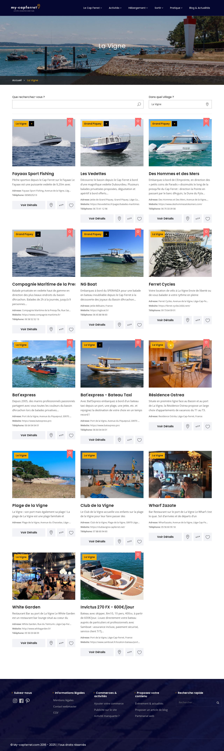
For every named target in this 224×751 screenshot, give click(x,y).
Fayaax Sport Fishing (33, 173)
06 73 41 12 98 (100, 208)
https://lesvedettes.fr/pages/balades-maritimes (114, 204)
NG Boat (88, 284)
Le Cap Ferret (91, 8)
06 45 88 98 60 (100, 314)
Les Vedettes (93, 173)
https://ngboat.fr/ (99, 310)
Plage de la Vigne (30, 505)
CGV (55, 712)
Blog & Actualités (199, 8)
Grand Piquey (92, 123)
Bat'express (24, 395)
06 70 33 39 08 (168, 208)
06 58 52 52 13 (32, 319)
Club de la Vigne (97, 505)
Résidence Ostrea (166, 395)
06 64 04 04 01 (32, 425)
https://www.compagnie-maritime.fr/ (41, 314)
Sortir (158, 8)
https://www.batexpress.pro (36, 420)
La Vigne (21, 123)
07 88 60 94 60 (100, 531)
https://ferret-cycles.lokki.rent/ (174, 305)
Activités (114, 8)
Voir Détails (29, 205)
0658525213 (31, 195)
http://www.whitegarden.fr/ (36, 628)
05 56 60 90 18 (168, 527)
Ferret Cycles (162, 284)
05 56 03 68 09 (32, 633)
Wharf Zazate (162, 505)
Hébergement (137, 8)
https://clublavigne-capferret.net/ (107, 527)
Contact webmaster (64, 706)
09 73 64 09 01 (168, 310)
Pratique (175, 8)
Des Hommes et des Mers (174, 173)
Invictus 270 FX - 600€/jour (107, 607)
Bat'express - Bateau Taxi (106, 395)
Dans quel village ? (161, 97)
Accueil (17, 80)
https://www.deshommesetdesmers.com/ (180, 204)
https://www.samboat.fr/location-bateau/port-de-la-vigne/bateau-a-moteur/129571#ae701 (137, 642)
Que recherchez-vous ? (28, 97)
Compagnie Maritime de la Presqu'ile (49, 284)
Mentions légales (63, 700)
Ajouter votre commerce (109, 703)
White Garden (26, 607)
